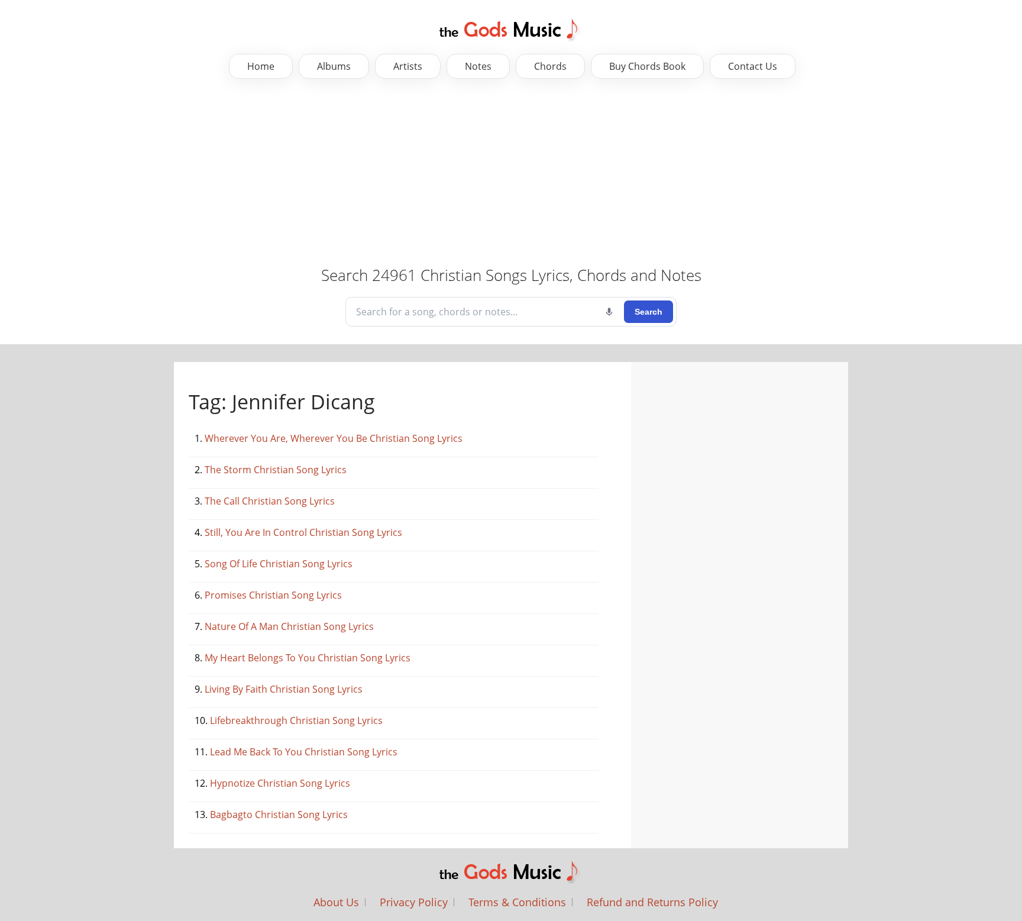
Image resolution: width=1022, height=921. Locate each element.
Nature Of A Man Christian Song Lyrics (289, 626)
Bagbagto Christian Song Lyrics (279, 814)
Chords (550, 66)
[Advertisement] (372, 173)
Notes (478, 66)
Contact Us (752, 66)
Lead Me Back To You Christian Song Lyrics (303, 751)
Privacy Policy (414, 902)
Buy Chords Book (647, 66)
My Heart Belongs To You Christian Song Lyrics (307, 657)
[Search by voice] (609, 311)
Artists (407, 66)
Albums (334, 66)
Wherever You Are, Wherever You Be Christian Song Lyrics (334, 438)
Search (648, 311)
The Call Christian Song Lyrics (270, 501)
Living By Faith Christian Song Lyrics (284, 689)
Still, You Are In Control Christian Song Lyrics (303, 532)
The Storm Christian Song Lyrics (276, 469)
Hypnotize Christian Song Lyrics (280, 783)
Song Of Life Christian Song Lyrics (278, 563)
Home (260, 66)
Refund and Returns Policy (652, 902)
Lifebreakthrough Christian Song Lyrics (296, 720)
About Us (336, 902)
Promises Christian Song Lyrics (273, 595)
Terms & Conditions (517, 902)
